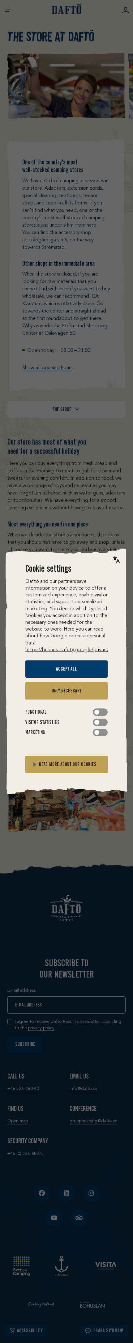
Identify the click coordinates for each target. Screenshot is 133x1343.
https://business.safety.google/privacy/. (68, 649)
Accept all (66, 669)
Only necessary (66, 691)
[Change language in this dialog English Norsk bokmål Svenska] (116, 559)
